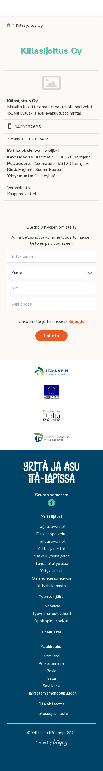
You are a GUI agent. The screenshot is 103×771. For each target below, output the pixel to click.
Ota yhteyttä (51, 704)
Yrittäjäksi (51, 517)
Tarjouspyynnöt (52, 526)
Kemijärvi (51, 656)
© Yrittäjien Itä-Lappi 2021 (51, 733)
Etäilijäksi (51, 632)
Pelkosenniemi (52, 663)
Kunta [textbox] (16, 273)
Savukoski (51, 685)
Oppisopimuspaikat (51, 621)
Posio (51, 671)
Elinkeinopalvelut (51, 534)
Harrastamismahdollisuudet (52, 693)
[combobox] (51, 273)
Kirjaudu (76, 321)
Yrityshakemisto (51, 585)
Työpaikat (52, 606)
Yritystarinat (51, 571)
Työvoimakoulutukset (51, 613)
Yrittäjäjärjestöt (52, 548)
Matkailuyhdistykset (51, 556)
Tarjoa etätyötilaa (51, 563)
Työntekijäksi (51, 596)
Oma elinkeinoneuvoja (51, 578)
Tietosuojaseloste (51, 713)
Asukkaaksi (51, 646)
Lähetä (51, 336)
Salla (51, 678)
